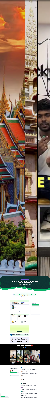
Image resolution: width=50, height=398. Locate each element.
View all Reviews (27, 296)
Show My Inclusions (19, 331)
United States (3, 396)
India (6, 396)
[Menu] (39, 0)
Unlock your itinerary (35, 304)
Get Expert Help (19, 341)
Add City (33, 308)
